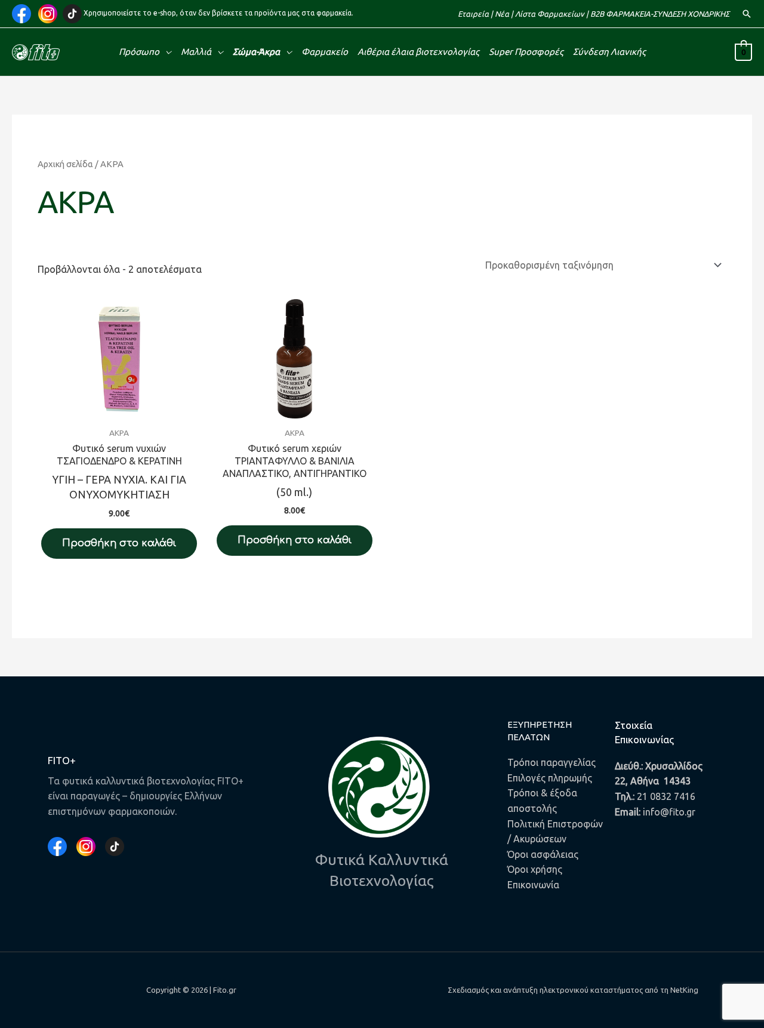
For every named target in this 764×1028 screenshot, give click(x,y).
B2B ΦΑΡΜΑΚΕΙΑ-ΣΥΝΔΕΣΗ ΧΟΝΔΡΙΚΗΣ (659, 14)
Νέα (502, 14)
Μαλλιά (196, 52)
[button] (746, 13)
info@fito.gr (669, 812)
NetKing (684, 990)
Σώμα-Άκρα (256, 52)
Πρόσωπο (139, 52)
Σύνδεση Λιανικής (609, 52)
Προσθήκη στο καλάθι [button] (119, 543)
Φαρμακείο (324, 52)
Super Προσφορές (526, 52)
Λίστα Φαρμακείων (549, 14)
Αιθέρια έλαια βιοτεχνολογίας (418, 52)
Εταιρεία (473, 14)
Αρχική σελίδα (65, 164)
